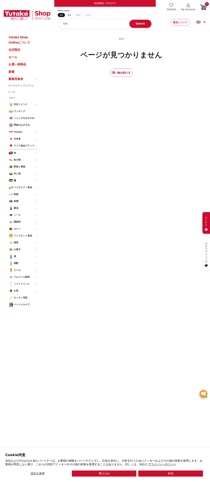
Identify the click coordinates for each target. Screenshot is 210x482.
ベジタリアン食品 (23, 187)
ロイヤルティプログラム (21, 85)
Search (140, 23)
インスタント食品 (23, 235)
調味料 (17, 221)
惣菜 (16, 242)
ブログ (78, 15)
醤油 (16, 207)
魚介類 (17, 159)
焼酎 (16, 263)
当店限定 (14, 50)
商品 (69, 15)
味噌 (16, 201)
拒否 (170, 473)
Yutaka (18, 131)
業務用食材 (16, 79)
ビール (17, 269)
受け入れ (104, 473)
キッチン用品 (21, 297)
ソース (17, 214)
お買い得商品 (17, 64)
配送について (180, 22)
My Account (188, 9)
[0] (203, 7)
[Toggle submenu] (37, 79)
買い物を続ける (121, 72)
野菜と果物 (19, 166)
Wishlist (171, 9)
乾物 (16, 194)
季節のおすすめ (22, 124)
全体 (61, 15)
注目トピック (21, 104)
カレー (17, 228)
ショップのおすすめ (24, 118)
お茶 (16, 290)
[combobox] (105, 24)
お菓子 (17, 249)
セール (13, 57)
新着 (11, 72)
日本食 (17, 138)
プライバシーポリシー (162, 464)
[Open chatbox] (203, 394)
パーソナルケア (22, 304)
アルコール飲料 (22, 276)
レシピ (88, 15)
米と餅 (17, 173)
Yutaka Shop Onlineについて (19, 39)
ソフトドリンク (22, 283)
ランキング (19, 111)
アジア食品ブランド (24, 145)
